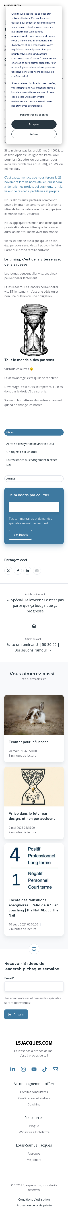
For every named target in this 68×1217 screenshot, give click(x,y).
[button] (62, 5)
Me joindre (34, 1160)
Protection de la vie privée (34, 1205)
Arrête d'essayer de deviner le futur (30, 444)
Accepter (34, 124)
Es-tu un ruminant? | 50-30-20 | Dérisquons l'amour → (32, 647)
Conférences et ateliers (34, 1098)
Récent (10, 432)
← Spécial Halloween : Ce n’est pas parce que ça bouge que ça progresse (35, 605)
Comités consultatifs (34, 1092)
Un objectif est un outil (21, 452)
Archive (10, 478)
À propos (34, 1153)
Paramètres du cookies (34, 114)
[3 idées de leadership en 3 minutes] (34, 625)
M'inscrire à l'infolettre (34, 1132)
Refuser (34, 134)
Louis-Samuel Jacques (34, 1145)
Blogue (34, 1126)
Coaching (34, 1104)
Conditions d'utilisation (34, 1199)
